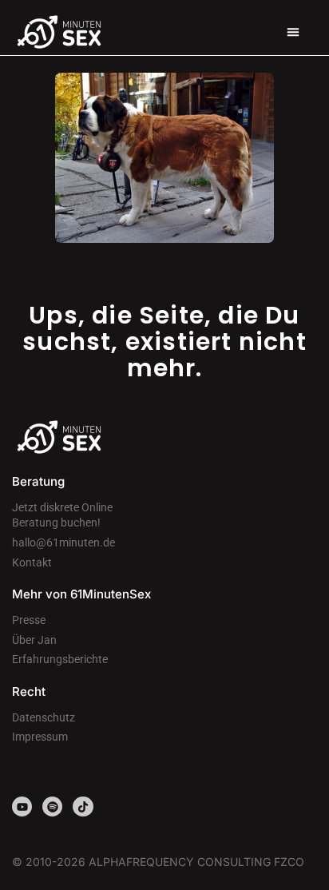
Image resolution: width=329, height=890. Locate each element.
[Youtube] (22, 806)
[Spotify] (52, 806)
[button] (293, 32)
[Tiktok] (83, 806)
